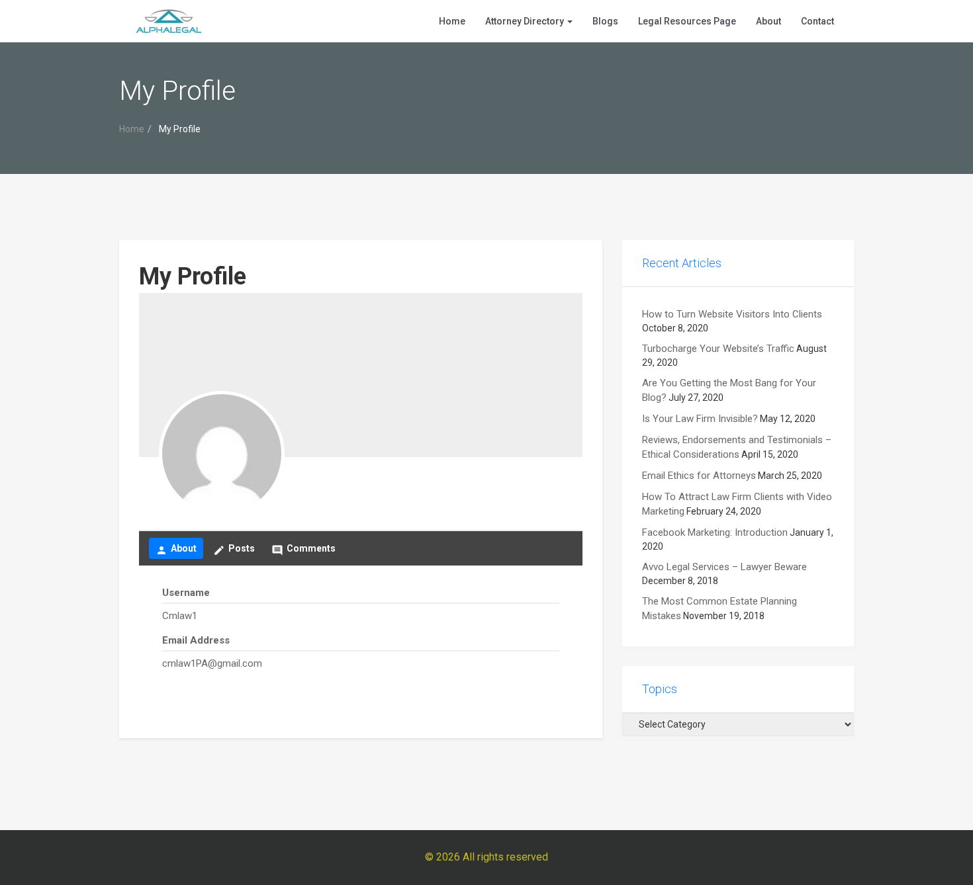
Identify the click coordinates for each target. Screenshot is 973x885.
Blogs (605, 21)
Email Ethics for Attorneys (699, 476)
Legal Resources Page (687, 21)
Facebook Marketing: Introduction (715, 532)
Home (452, 21)
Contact (817, 21)
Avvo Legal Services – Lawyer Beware (724, 567)
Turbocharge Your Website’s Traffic (718, 349)
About (768, 21)
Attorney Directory (525, 21)
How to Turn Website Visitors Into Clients (732, 314)
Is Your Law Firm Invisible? (700, 419)
